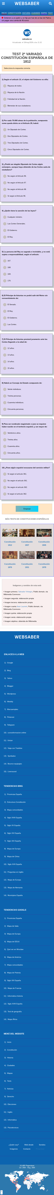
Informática (12, 1120)
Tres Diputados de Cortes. (18, 143)
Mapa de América (14, 957)
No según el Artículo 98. (17, 189)
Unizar (10, 740)
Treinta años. (13, 440)
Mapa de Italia (12, 926)
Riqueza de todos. (15, 86)
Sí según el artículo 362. (17, 494)
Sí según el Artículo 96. (17, 196)
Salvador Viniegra (25, 592)
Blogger (10, 686)
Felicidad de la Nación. (17, 99)
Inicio (9, 1042)
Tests (9, 1081)
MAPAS (44, 13)
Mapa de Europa (13, 849)
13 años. (11, 355)
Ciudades (11, 1065)
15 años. (11, 368)
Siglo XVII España (15, 864)
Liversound (12, 771)
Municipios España (15, 895)
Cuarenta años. (14, 446)
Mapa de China (13, 856)
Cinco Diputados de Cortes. (18, 149)
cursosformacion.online (17, 733)
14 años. (11, 361)
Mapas (10, 1073)
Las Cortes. (12, 324)
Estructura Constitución (16, 802)
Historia (10, 1058)
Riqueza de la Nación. (16, 92)
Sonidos (42, 1145)
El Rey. (10, 237)
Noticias (10, 1089)
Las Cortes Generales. (16, 224)
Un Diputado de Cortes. (17, 129)
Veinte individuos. (14, 389)
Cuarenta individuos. (16, 402)
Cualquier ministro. (15, 217)
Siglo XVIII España (14, 818)
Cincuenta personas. (16, 409)
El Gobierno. (12, 230)
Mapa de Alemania (15, 888)
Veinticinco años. (14, 433)
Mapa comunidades (15, 810)
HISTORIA (26, 13)
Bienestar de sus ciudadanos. (19, 106)
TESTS (50, 13)
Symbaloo (12, 756)
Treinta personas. (14, 396)
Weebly (10, 702)
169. (9, 274)
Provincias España (14, 794)
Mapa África (12, 1019)
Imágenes (14, 1149)
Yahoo (9, 678)
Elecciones (12, 1104)
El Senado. (12, 304)
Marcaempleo (12, 709)
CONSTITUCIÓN (14, 13)
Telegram (11, 725)
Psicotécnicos (13, 1128)
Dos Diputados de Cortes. (18, 136)
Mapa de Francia (14, 988)
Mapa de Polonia (14, 973)
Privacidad (40, 1149)
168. (9, 267)
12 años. (11, 348)
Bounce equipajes (15, 764)
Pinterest (10, 717)
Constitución (12, 1050)
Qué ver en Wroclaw (15, 949)
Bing (9, 670)
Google (10, 663)
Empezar (27, 509)
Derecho (10, 1096)
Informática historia (15, 996)
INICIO (4, 13)
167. (9, 261)
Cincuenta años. (14, 453)
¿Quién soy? (14, 1145)
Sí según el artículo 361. (17, 474)
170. (9, 281)
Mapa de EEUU (13, 942)
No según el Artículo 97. (17, 183)
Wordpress (11, 694)
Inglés (10, 1112)
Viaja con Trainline (15, 748)
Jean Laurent (22, 606)
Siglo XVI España (14, 833)
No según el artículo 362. (18, 487)
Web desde (28, 1145)
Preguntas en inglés (15, 872)
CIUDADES (35, 13)
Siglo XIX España (14, 841)
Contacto (26, 1149)
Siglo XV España (13, 825)
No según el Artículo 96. (17, 176)
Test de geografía (15, 1011)
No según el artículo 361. (18, 481)
